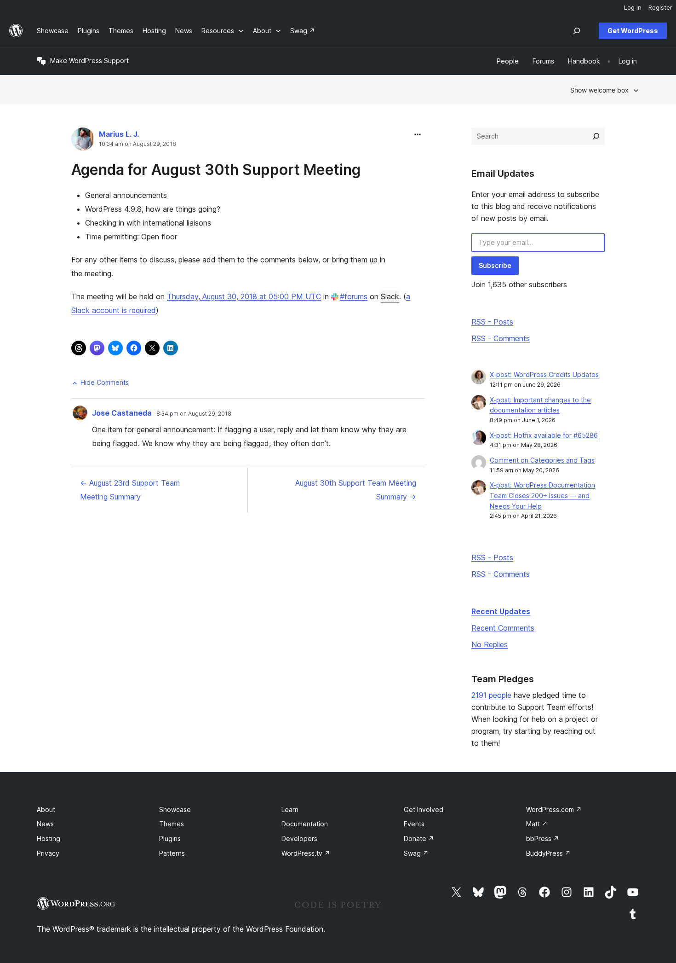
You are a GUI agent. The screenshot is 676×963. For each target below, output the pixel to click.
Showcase (175, 809)
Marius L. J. (119, 134)
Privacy (48, 853)
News (45, 824)
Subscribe (495, 265)
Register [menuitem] (660, 7)
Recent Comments (502, 627)
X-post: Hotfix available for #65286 (544, 435)
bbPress (542, 838)
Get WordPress (632, 31)
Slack (390, 296)
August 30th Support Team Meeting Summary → (355, 489)
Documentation (304, 824)
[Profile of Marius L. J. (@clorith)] (82, 141)
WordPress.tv (305, 853)
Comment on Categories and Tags (542, 460)
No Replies (489, 644)
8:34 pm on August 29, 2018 (193, 414)
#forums (353, 296)
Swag (416, 853)
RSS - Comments (500, 338)
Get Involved (423, 809)
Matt (537, 824)
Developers (299, 838)
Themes (171, 824)
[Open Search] (577, 31)
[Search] (596, 136)
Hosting (48, 838)
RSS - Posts (492, 321)
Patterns (172, 853)
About (46, 809)
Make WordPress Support (89, 60)
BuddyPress (548, 853)
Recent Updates (500, 611)
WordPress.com (554, 809)
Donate (419, 838)
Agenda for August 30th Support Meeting (216, 170)
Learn (289, 809)
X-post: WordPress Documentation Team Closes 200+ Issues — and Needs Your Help (542, 495)
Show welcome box (599, 90)
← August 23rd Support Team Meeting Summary (130, 489)
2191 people (491, 695)
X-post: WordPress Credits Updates (544, 374)
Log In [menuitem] (633, 7)
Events (414, 824)
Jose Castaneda (122, 413)
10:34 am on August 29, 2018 (137, 144)
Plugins (170, 838)
